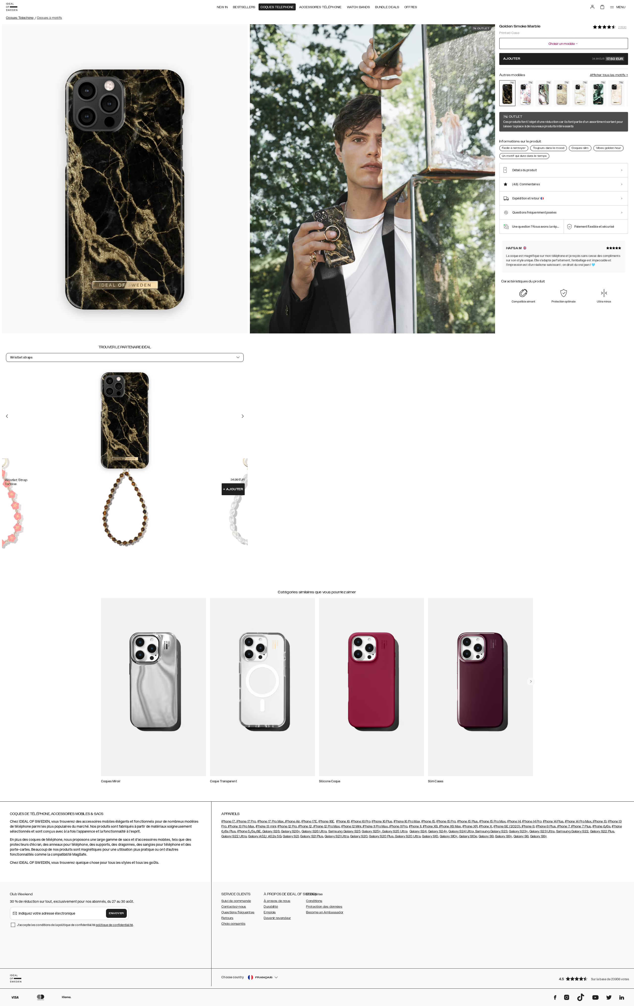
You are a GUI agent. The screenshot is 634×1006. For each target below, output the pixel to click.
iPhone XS (430, 826)
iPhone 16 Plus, (382, 821)
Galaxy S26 (271, 831)
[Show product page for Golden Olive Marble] (598, 93)
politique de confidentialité (114, 925)
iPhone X (485, 826)
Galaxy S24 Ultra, (462, 831)
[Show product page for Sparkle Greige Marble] (562, 93)
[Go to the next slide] (243, 416)
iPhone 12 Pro (287, 826)
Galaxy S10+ (449, 836)
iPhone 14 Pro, (532, 821)
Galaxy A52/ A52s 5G (264, 836)
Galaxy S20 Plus (381, 836)
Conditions (314, 901)
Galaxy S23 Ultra (542, 831)
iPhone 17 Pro (246, 821)
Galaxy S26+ (290, 831)
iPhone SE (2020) (507, 826)
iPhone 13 (599, 821)
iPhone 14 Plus (553, 821)
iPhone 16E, (326, 821)
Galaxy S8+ (538, 836)
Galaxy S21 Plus (311, 836)
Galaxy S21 (291, 836)
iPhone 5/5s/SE (249, 831)
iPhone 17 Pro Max (271, 821)
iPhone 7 (563, 826)
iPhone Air (292, 821)
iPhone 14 (514, 821)
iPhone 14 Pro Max (578, 821)
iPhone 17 (228, 821)
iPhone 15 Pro (446, 821)
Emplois (270, 912)
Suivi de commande (236, 901)
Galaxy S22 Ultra (234, 836)
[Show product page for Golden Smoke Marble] (507, 93)
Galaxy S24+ (437, 831)
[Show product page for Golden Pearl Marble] (580, 93)
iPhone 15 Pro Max (492, 821)
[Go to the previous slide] (7, 416)
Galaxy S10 (430, 836)
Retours (227, 918)
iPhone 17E (309, 821)
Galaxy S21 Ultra (337, 836)
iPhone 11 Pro (398, 826)
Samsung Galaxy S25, (344, 831)
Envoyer (116, 913)
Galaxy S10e (468, 836)
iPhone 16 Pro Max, (407, 821)
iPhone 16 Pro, (361, 821)
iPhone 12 (305, 826)
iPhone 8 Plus (546, 826)
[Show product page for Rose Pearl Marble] (616, 93)
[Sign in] (592, 7)
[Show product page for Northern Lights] (544, 93)
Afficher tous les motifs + (609, 75)
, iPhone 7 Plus (580, 826)
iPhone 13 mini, (266, 826)
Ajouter (233, 489)
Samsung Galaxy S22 (572, 831)
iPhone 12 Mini (351, 826)
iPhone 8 (527, 826)
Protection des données (324, 906)
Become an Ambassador (324, 912)
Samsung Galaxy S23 (491, 831)
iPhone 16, (343, 821)
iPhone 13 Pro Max (240, 826)
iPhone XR (470, 826)
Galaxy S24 (418, 831)
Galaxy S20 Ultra (407, 836)
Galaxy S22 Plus (602, 831)
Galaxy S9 (486, 836)
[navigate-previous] (531, 681)
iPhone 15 (428, 821)
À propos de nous (277, 901)
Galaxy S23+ (518, 831)
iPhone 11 (415, 826)
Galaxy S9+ (503, 836)
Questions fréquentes (237, 912)
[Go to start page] (11, 7)
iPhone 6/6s (601, 826)
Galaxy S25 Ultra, (395, 831)
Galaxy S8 (521, 836)
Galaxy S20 (359, 836)
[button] (592, 978)
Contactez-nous (233, 906)
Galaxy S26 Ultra (314, 831)
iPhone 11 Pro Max (375, 826)
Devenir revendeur (277, 918)
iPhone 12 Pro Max (326, 826)
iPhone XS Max (449, 826)
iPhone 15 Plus (467, 821)
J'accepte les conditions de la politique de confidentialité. (75, 925)
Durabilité (271, 906)
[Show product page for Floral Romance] (525, 93)
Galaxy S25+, (372, 831)
